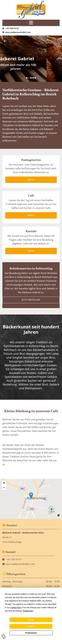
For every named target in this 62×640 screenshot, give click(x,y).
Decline (31, 626)
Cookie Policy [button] (15, 607)
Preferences (31, 633)
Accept (31, 620)
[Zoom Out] (4, 487)
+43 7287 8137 (12, 28)
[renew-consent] (3, 636)
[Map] (31, 499)
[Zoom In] (4, 482)
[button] (31, 180)
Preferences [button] (28, 611)
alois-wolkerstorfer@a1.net (18, 32)
